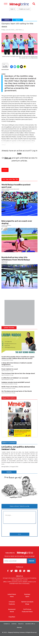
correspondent (5, 360)
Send (19, 534)
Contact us (7, 623)
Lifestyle (12, 601)
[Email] (29, 570)
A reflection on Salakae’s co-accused (15, 378)
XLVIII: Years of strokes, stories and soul (16, 386)
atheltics (5, 169)
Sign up (7, 158)
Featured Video (27, 611)
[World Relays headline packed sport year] (20, 204)
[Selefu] (20, 488)
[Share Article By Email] (21, 66)
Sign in (12, 9)
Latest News (12, 594)
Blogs (27, 604)
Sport (27, 596)
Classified (11, 616)
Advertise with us (30, 623)
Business (27, 594)
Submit (31, 561)
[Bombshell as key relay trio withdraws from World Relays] (20, 276)
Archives (14, 623)
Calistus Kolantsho (6, 225)
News (12, 596)
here (19, 153)
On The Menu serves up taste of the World (17, 391)
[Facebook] (8, 570)
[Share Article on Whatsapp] (18, 66)
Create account (24, 9)
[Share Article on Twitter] (15, 66)
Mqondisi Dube (5, 69)
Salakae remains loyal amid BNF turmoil (16, 382)
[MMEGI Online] (19, 4)
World (12, 611)
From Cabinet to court (10, 369)
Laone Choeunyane (7, 388)
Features (12, 604)
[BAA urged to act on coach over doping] (20, 240)
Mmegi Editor (5, 466)
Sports (18, 20)
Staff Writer (4, 261)
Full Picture (27, 609)
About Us (21, 623)
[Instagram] (21, 570)
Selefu (9, 472)
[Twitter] (12, 570)
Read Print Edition (9, 398)
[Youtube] (17, 570)
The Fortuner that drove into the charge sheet (18, 373)
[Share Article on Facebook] (11, 66)
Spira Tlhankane (6, 366)
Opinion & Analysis (27, 601)
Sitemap (19, 627)
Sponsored (11, 609)
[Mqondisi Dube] (5, 65)
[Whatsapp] (25, 570)
